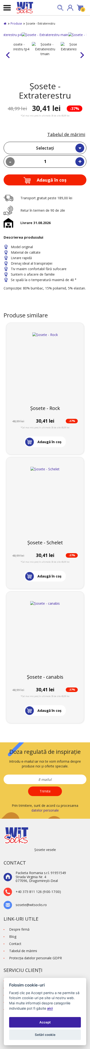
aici (50, 1008)
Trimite (45, 791)
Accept (45, 1022)
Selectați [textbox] (45, 148)
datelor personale (45, 810)
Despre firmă (19, 929)
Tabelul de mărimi (66, 134)
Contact (15, 943)
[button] (70, 8)
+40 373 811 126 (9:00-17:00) (38, 892)
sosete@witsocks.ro (31, 905)
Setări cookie (45, 1035)
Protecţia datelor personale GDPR (35, 958)
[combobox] (45, 148)
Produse (16, 23)
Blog (12, 936)
